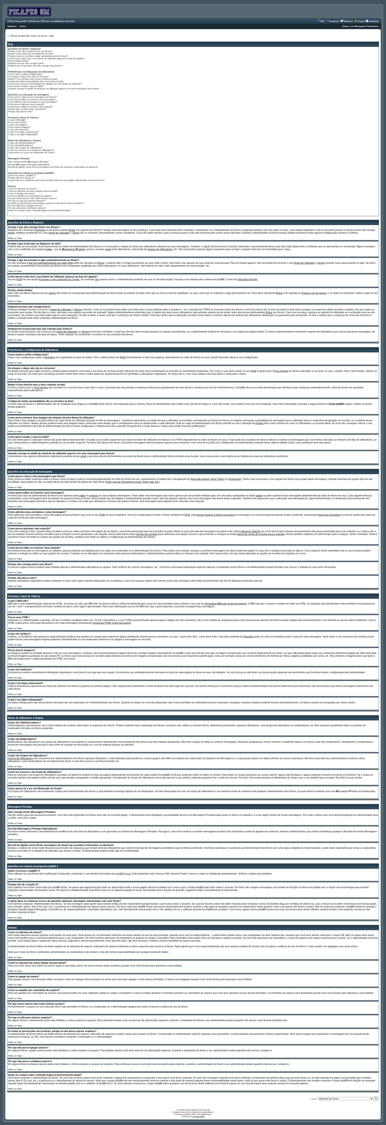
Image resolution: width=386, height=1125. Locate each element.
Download (374, 21)
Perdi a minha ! (18, 61)
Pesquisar (334, 21)
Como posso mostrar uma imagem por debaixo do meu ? (45, 84)
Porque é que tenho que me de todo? (31, 53)
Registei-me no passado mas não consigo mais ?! (35, 65)
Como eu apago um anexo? (21, 193)
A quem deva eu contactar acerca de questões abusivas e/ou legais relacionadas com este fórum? (56, 180)
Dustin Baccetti (204, 1110)
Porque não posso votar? (20, 111)
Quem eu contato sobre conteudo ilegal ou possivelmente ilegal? (39, 210)
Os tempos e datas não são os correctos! (28, 76)
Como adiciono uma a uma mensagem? (32, 102)
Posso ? (19, 127)
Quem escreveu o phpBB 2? (22, 175)
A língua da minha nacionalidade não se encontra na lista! (36, 81)
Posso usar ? (17, 122)
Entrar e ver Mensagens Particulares (360, 26)
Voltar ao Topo (15, 238)
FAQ (322, 21)
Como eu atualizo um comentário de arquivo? (30, 196)
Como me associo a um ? (31, 150)
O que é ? (17, 120)
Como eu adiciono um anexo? (22, 188)
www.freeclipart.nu (207, 1112)
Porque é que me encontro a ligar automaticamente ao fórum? (38, 56)
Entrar (23, 26)
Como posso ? (26, 104)
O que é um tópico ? (23, 132)
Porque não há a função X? (21, 178)
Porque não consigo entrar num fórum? (27, 109)
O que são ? (18, 125)
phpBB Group (123, 873)
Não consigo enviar (28, 162)
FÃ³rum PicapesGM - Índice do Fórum (28, 36)
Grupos (361, 21)
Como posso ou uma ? (30, 106)
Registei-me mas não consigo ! (26, 63)
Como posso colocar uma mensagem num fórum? (32, 97)
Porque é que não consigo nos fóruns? (30, 51)
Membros (348, 21)
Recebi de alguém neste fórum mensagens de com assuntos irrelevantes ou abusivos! (53, 167)
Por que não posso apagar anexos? (25, 205)
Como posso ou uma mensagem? (32, 99)
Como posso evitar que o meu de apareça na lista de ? (46, 58)
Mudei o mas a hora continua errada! (32, 79)
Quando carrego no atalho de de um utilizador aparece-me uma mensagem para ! (53, 88)
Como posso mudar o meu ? (25, 86)
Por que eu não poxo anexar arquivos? (27, 200)
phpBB (187, 1114)
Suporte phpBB (198, 1116)
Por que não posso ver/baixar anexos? (27, 208)
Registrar (11, 26)
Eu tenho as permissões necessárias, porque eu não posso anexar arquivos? (46, 203)
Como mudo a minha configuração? (25, 74)
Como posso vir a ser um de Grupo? (31, 152)
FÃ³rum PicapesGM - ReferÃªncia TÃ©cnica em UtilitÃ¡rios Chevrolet (40, 21)
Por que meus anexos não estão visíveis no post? (32, 198)
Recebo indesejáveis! (29, 164)
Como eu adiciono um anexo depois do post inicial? (33, 191)
